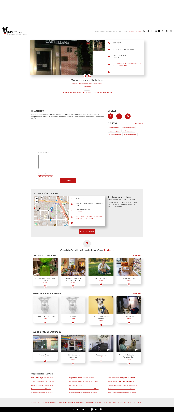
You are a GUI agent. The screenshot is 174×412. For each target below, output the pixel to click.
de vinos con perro (128, 131)
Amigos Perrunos (112, 31)
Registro (132, 31)
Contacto (140, 402)
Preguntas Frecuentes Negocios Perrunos (98, 402)
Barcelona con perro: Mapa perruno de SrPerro (83, 389)
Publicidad (131, 402)
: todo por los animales (81, 378)
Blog (121, 31)
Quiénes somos (35, 402)
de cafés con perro (115, 134)
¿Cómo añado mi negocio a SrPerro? (42, 392)
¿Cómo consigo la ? (121, 381)
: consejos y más (42, 378)
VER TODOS (137, 255)
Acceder (138, 31)
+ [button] (37, 198)
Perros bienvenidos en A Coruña (41, 389)
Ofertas (102, 31)
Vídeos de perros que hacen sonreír (42, 385)
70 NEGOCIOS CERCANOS (95, 92)
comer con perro (114, 127)
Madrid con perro (114, 131)
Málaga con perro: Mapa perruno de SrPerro (83, 392)
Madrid (79, 212)
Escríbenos (109, 250)
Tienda (126, 31)
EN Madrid (108, 92)
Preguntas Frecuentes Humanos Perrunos (71, 402)
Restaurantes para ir (121, 378)
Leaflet (66, 225)
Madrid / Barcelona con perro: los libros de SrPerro (123, 385)
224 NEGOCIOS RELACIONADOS (73, 92)
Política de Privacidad (119, 402)
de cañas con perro (128, 127)
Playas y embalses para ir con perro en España (122, 392)
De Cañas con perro (75, 385)
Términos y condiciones (49, 402)
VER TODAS (139, 123)
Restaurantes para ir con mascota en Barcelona (84, 381)
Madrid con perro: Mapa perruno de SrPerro (121, 389)
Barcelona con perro (130, 134)
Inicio (97, 31)
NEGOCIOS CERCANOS (87, 231)
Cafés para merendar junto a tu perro (42, 381)
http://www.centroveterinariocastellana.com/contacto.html (89, 217)
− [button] (37, 201)
